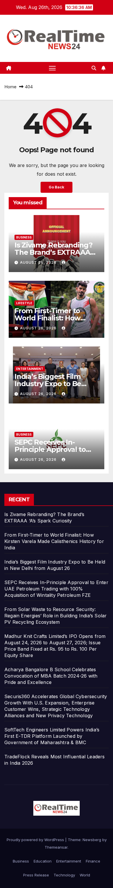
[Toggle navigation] (52, 68)
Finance (93, 861)
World (85, 875)
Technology (64, 875)
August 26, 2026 (39, 262)
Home (10, 86)
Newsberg (92, 839)
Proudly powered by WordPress (36, 839)
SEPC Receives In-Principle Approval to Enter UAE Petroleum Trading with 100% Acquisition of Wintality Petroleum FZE (56, 588)
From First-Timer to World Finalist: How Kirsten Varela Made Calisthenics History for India (54, 541)
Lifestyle (24, 303)
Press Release (36, 875)
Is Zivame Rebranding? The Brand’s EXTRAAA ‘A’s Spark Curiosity (53, 252)
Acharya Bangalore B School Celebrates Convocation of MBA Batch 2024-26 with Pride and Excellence (50, 676)
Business (24, 237)
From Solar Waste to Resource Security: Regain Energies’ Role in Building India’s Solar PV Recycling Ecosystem (55, 615)
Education (43, 861)
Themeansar (56, 847)
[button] (94, 68)
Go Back (56, 187)
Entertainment (29, 368)
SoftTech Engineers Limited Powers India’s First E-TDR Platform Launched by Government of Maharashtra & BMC (51, 736)
